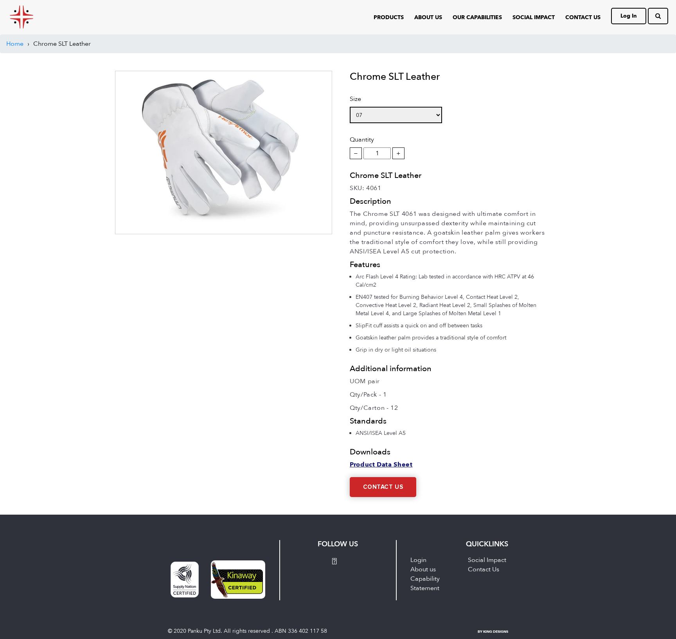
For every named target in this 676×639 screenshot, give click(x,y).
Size (355, 99)
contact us (582, 17)
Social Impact (533, 17)
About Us (428, 17)
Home (14, 43)
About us (423, 569)
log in (628, 16)
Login (418, 560)
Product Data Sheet (381, 464)
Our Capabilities (477, 17)
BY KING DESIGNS (493, 631)
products (389, 17)
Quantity (362, 139)
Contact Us (383, 487)
